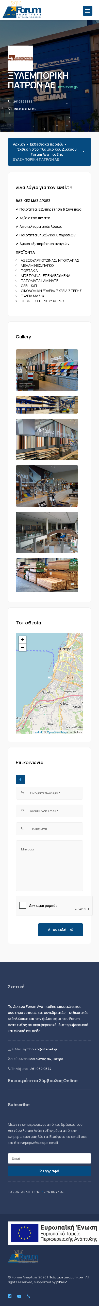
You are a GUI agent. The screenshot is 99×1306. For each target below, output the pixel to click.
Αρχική (19, 144)
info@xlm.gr (25, 109)
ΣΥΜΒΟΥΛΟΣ (54, 1192)
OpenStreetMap (57, 732)
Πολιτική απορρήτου (66, 1277)
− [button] (22, 647)
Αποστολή (57, 929)
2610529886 (23, 101)
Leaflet (38, 732)
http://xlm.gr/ (68, 87)
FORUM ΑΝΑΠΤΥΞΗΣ (24, 1192)
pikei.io (62, 1282)
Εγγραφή (50, 1171)
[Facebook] (20, 779)
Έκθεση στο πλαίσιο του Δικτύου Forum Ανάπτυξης (47, 152)
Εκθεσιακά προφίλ (46, 144)
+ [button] (22, 640)
